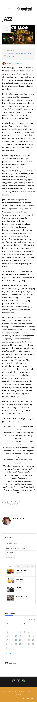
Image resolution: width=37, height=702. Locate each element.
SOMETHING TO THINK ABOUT (15, 53)
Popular (10, 566)
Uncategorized (10, 557)
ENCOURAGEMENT (12, 544)
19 (16, 640)
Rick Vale (18, 63)
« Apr (6, 653)
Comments (29, 566)
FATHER (18, 588)
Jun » (10, 653)
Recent (19, 566)
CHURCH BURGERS (22, 570)
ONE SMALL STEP (21, 596)
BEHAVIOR (19, 579)
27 (20, 644)
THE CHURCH (27, 53)
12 (16, 636)
